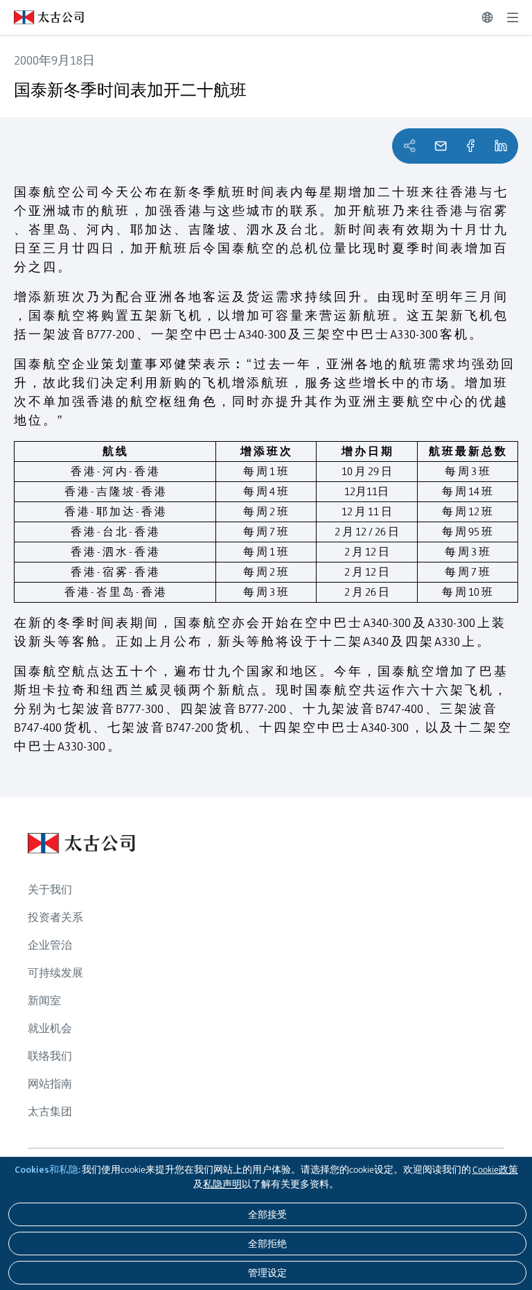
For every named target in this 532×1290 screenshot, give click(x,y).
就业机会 (50, 1028)
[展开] (512, 17)
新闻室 (44, 1000)
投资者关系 (55, 917)
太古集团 (50, 1111)
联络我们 (50, 1056)
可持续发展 (55, 972)
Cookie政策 (495, 1169)
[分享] (470, 146)
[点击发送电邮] (440, 146)
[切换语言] (487, 17)
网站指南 (50, 1083)
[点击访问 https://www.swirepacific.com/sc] (42, 17)
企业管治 (50, 945)
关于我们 (50, 889)
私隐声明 (222, 1183)
